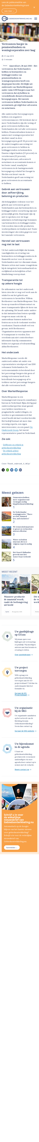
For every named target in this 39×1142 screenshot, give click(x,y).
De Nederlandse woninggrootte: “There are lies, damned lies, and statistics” (22, 515)
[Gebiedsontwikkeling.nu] (16, 18)
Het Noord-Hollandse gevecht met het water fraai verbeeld (22, 554)
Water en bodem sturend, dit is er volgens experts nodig (22, 542)
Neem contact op (22, 770)
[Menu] (35, 18)
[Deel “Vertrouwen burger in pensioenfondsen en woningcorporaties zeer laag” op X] (3, 469)
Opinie (7, 612)
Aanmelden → (11, 847)
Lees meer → (9, 11)
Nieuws (5, 65)
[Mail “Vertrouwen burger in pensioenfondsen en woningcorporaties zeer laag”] (20, 469)
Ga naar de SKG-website (24, 731)
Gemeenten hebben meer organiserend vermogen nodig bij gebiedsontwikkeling (23, 500)
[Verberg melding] (34, 7)
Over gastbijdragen (22, 655)
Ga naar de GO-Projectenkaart (21, 694)
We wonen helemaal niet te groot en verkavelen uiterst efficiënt (23, 529)
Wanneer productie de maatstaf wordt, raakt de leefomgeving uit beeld (16, 600)
